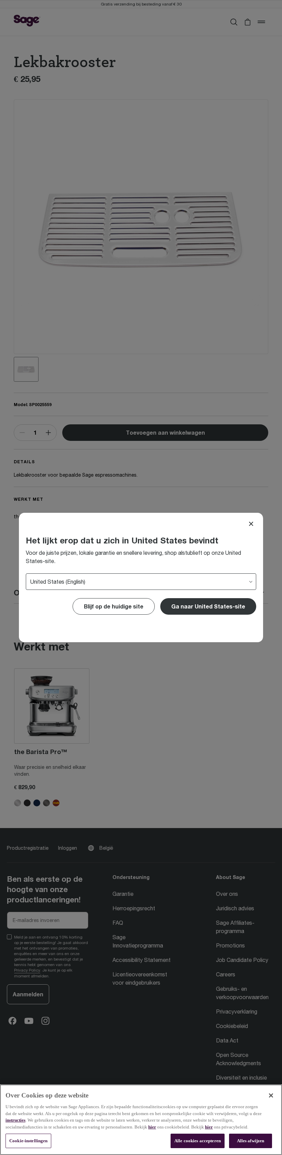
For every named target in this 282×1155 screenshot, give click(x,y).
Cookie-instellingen (28, 1140)
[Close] (251, 524)
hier (152, 1127)
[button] (208, 606)
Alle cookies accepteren (197, 1140)
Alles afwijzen (250, 1140)
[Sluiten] (271, 1095)
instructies (15, 1120)
